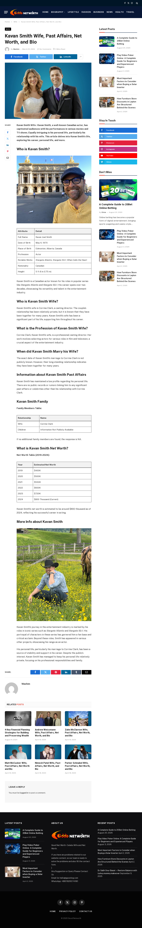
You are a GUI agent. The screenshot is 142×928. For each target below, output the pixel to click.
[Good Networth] (24, 12)
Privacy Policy (67, 911)
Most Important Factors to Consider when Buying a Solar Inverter (127, 82)
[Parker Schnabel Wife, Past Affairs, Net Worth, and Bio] (78, 752)
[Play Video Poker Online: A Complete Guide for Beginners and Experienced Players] (106, 59)
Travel (130, 12)
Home (45, 12)
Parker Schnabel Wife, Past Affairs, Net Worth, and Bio (77, 766)
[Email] (7, 157)
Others (103, 199)
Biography (57, 12)
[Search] (136, 3)
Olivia (104, 212)
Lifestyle (73, 12)
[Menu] (6, 12)
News (110, 12)
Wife (8, 29)
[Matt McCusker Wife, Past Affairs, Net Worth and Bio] (18, 752)
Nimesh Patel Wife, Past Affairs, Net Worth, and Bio (47, 766)
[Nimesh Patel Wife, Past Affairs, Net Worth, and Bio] (48, 752)
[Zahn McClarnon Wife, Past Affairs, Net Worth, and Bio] (78, 718)
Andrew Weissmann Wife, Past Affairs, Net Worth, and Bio (47, 732)
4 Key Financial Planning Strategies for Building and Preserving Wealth (17, 732)
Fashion (86, 12)
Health (119, 12)
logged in (24, 793)
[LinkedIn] (7, 145)
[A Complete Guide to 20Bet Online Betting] (106, 41)
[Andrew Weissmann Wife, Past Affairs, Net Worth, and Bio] (48, 718)
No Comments (45, 49)
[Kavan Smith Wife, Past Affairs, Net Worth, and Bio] (48, 91)
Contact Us (85, 911)
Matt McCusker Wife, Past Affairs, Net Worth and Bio (17, 766)
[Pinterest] (7, 151)
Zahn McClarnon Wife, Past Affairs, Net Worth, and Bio (77, 732)
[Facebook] (7, 132)
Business (98, 12)
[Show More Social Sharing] (80, 56)
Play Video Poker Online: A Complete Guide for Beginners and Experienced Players (127, 61)
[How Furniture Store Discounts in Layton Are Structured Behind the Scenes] (106, 102)
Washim (16, 49)
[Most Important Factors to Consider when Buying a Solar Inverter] (106, 82)
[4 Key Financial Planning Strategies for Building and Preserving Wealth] (18, 718)
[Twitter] (7, 138)
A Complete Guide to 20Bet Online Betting (127, 41)
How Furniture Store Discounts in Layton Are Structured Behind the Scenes (127, 103)
